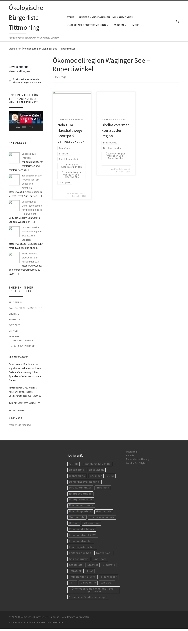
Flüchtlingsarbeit (80, 511)
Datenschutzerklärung (137, 459)
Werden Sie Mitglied (20, 424)
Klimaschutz (92, 523)
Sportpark (99, 559)
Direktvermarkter (80, 487)
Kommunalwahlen (80, 541)
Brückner (96, 476)
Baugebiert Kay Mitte (97, 464)
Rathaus (14, 319)
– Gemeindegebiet (23, 340)
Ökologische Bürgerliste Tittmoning (38, 617)
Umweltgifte (88, 582)
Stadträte (109, 564)
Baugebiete (76, 469)
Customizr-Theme (54, 622)
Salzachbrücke (78, 559)
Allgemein (15, 302)
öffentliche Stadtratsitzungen (88, 597)
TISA (90, 571)
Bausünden (96, 469)
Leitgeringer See (80, 553)
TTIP (72, 582)
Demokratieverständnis (84, 481)
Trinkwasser (109, 576)
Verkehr (14, 336)
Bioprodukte (77, 476)
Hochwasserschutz (102, 517)
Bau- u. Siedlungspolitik (25, 308)
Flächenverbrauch (81, 505)
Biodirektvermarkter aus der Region (115, 130)
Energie (14, 313)
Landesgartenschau (82, 547)
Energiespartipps (80, 493)
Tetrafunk (75, 571)
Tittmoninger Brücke (82, 576)
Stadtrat (92, 564)
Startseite (14, 48)
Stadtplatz (75, 564)
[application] (26, 121)
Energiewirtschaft (80, 499)
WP (22, 622)
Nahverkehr (104, 553)
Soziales (15, 325)
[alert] (26, 81)
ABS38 (73, 464)
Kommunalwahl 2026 (83, 535)
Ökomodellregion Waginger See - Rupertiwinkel (94, 590)
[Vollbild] (40, 127)
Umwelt (14, 330)
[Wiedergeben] (13, 127)
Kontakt (130, 455)
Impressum (132, 451)
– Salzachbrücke (23, 346)
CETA (110, 476)
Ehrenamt (102, 487)
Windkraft (107, 582)
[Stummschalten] (36, 127)
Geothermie (77, 517)
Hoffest (74, 523)
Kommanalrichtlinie (81, 529)
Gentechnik (103, 511)
